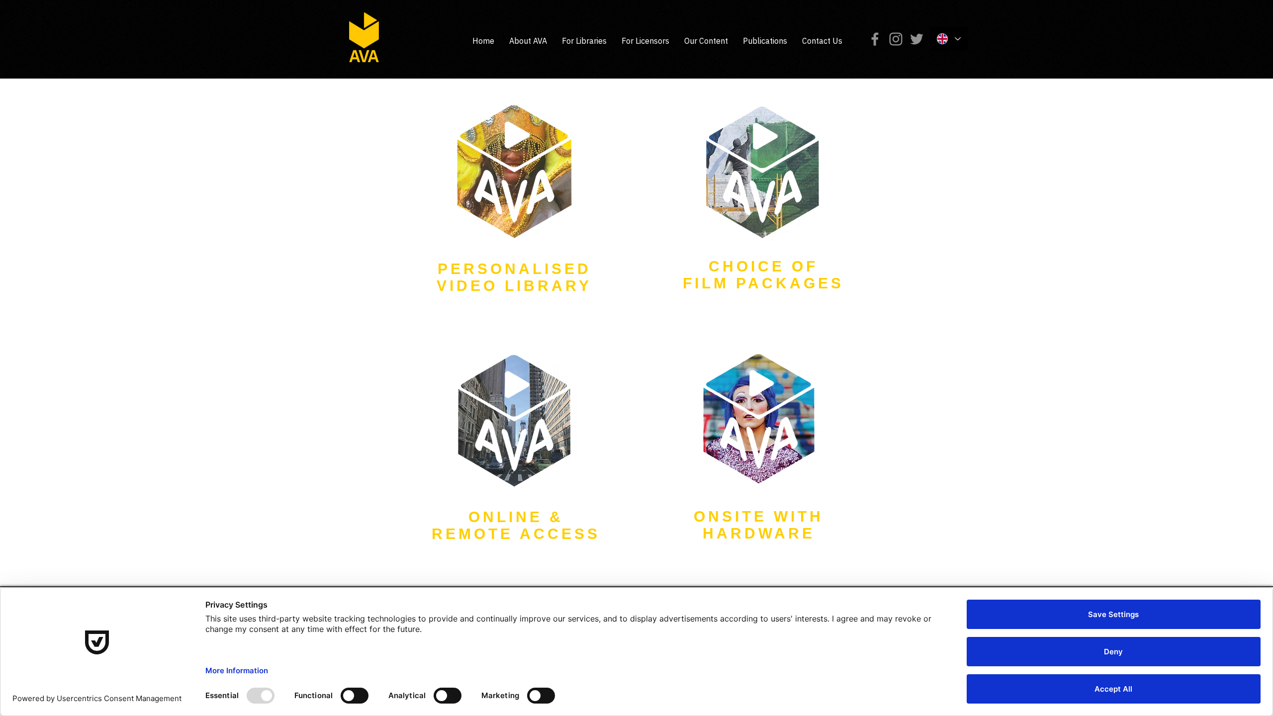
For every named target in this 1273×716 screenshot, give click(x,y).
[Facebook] (875, 39)
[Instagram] (896, 39)
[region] (514, 200)
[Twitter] (916, 39)
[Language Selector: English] (949, 39)
